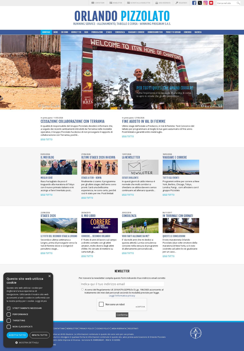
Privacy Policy (87, 328)
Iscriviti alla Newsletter (140, 3)
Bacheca (198, 32)
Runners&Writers (155, 32)
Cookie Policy (103, 328)
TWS (54, 344)
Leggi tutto (46, 139)
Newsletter (117, 3)
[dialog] (28, 310)
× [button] (49, 276)
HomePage (46, 32)
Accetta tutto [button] (17, 335)
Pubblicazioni (97, 32)
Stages (109, 32)
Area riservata (164, 3)
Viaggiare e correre (136, 32)
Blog (86, 32)
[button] (28, 342)
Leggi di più (41, 301)
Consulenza (120, 32)
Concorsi (187, 32)
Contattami (99, 3)
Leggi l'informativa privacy (122, 295)
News (56, 32)
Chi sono (64, 32)
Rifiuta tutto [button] (39, 335)
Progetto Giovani (173, 32)
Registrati (183, 3)
